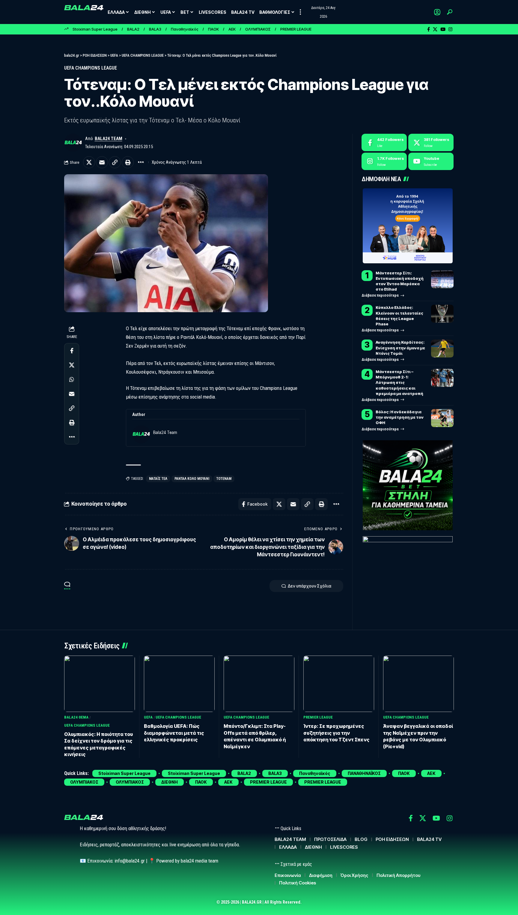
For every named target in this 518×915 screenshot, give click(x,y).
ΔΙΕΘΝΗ (169, 782)
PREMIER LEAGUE (295, 29)
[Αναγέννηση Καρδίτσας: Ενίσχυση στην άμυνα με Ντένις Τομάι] (442, 348)
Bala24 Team (108, 138)
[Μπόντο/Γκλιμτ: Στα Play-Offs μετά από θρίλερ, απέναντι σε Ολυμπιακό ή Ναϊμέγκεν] (259, 684)
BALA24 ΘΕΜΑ (76, 717)
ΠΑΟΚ (213, 29)
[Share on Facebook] (71, 350)
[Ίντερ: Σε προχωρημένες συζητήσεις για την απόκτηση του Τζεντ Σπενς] (338, 684)
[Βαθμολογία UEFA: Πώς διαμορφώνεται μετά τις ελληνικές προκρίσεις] (179, 684)
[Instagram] (450, 29)
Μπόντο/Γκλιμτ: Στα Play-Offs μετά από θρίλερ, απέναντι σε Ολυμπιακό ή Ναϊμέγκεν (255, 736)
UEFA (148, 717)
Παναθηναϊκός (184, 29)
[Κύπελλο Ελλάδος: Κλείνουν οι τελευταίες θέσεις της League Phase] (442, 314)
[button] (300, 12)
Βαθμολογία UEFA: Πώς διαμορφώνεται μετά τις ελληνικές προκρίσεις (174, 733)
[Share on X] (89, 162)
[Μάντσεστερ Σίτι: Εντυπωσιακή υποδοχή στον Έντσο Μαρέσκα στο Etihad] (442, 279)
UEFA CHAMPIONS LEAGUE (90, 68)
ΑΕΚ (232, 29)
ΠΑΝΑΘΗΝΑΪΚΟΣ (364, 773)
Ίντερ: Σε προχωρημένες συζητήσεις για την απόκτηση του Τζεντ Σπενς (336, 733)
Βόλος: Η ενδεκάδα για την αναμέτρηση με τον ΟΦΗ (400, 417)
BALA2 (133, 29)
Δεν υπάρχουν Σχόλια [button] (309, 585)
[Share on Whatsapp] (71, 379)
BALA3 (155, 29)
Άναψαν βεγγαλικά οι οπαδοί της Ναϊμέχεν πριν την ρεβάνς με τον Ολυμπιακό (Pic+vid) (418, 736)
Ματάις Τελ (158, 479)
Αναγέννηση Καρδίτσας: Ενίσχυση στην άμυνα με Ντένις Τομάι (400, 347)
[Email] (102, 162)
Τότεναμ (223, 479)
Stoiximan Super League (95, 29)
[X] (435, 29)
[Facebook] (428, 29)
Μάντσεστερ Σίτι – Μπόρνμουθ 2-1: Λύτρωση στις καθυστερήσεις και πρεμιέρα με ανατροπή (400, 382)
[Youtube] (430, 161)
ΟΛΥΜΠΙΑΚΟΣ (258, 29)
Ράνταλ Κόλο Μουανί (191, 479)
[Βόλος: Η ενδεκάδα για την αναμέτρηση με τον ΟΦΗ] (442, 418)
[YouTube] (443, 29)
